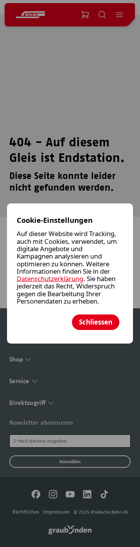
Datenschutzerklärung (50, 278)
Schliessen (95, 322)
